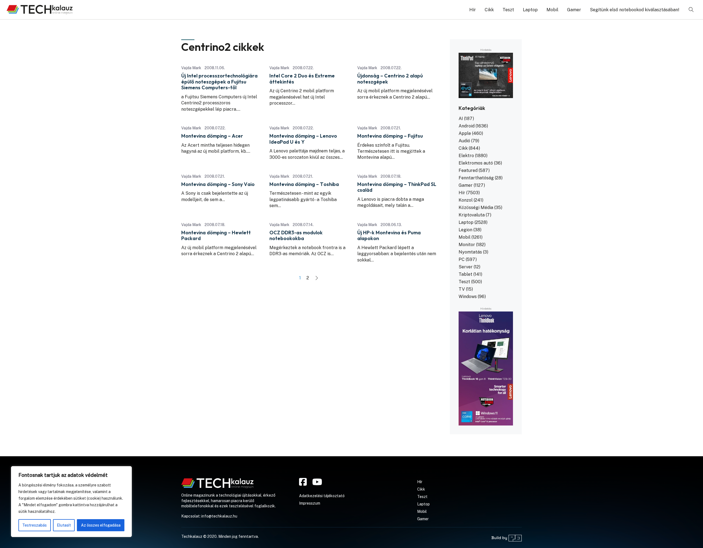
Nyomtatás (470, 252)
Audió (464, 140)
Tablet (465, 274)
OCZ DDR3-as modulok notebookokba (296, 235)
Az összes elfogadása (101, 525)
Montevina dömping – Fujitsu (390, 136)
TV (462, 289)
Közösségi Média (476, 207)
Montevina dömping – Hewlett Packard (216, 235)
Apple (465, 133)
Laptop (530, 9)
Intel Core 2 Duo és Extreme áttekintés (302, 79)
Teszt (508, 9)
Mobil (552, 9)
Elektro (466, 155)
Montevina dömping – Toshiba (304, 184)
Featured (468, 170)
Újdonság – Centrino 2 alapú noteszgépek (390, 79)
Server (466, 266)
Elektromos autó (476, 163)
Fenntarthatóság (476, 177)
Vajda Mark (191, 68)
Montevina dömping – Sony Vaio (218, 184)
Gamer (574, 9)
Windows (468, 296)
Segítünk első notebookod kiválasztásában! (634, 9)
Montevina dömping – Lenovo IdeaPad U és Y (303, 139)
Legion (465, 229)
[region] (71, 501)
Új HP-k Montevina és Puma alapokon (389, 235)
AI (461, 118)
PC (462, 259)
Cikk (489, 9)
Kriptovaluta (472, 215)
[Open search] (691, 9)
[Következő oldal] (316, 278)
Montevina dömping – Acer (212, 136)
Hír (472, 9)
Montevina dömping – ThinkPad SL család (396, 187)
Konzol (466, 200)
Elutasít (64, 525)
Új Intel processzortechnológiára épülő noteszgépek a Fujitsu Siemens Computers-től (219, 82)
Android (467, 126)
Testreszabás (34, 525)
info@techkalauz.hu (219, 516)
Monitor (467, 244)
